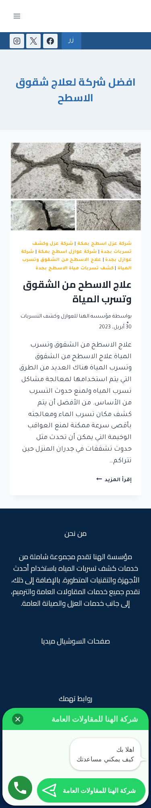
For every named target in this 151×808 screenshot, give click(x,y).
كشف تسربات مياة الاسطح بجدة (74, 268)
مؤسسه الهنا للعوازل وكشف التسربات (66, 317)
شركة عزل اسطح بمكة (104, 244)
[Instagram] (17, 41)
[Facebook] (50, 41)
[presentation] (75, 186)
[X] (33, 41)
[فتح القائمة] (17, 16)
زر (71, 40)
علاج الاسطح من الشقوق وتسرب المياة (77, 291)
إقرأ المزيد (114, 480)
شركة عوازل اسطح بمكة (67, 252)
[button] (17, 719)
